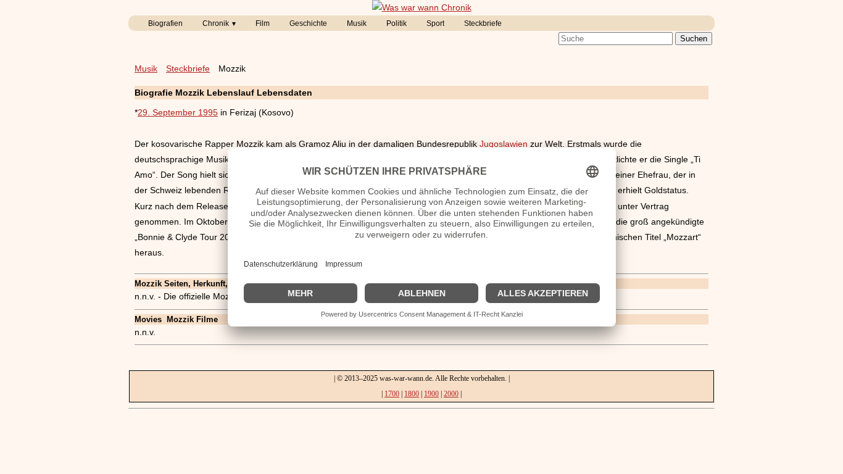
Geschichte (308, 23)
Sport (435, 23)
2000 (451, 393)
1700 (391, 393)
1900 (431, 393)
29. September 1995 (178, 112)
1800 (411, 393)
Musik (357, 23)
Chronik (215, 23)
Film (262, 23)
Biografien (165, 23)
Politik (396, 23)
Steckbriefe (483, 23)
